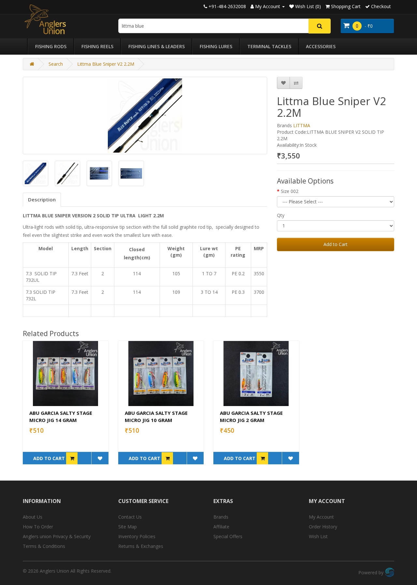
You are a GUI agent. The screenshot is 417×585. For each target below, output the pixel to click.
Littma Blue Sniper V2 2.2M (105, 64)
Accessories (321, 46)
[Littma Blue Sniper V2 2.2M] (145, 115)
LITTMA (301, 125)
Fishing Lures (216, 46)
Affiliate (221, 527)
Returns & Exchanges (140, 546)
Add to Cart (336, 244)
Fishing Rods (50, 46)
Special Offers (227, 536)
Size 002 (289, 191)
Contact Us (130, 517)
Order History (323, 527)
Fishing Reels (97, 46)
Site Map (127, 527)
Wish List (318, 536)
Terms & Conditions (44, 546)
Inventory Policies (136, 536)
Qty (280, 215)
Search (56, 64)
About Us (32, 517)
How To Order (38, 527)
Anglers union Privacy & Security (57, 536)
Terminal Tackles (269, 46)
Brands (220, 517)
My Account (321, 517)
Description (42, 199)
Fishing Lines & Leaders (156, 46)
